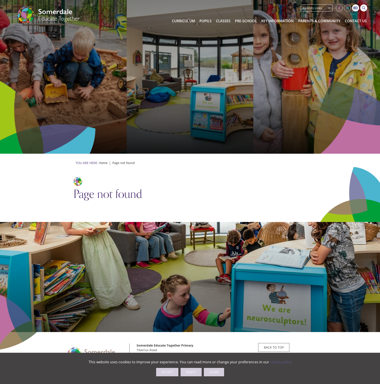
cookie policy (280, 362)
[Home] (49, 15)
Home (103, 163)
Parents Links (312, 8)
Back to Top (274, 347)
